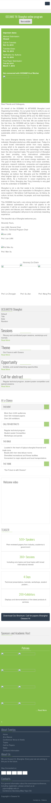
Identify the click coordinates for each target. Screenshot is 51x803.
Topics (5, 742)
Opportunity (9, 362)
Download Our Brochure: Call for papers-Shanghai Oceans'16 (25, 617)
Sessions (6, 330)
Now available (25, 21)
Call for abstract (12, 376)
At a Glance (7, 737)
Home (5, 734)
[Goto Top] (49, 800)
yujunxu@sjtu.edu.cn (11, 788)
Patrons (44, 800)
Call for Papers (9, 745)
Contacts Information (11, 750)
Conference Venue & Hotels (14, 739)
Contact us (36, 800)
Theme (5, 347)
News (5, 748)
